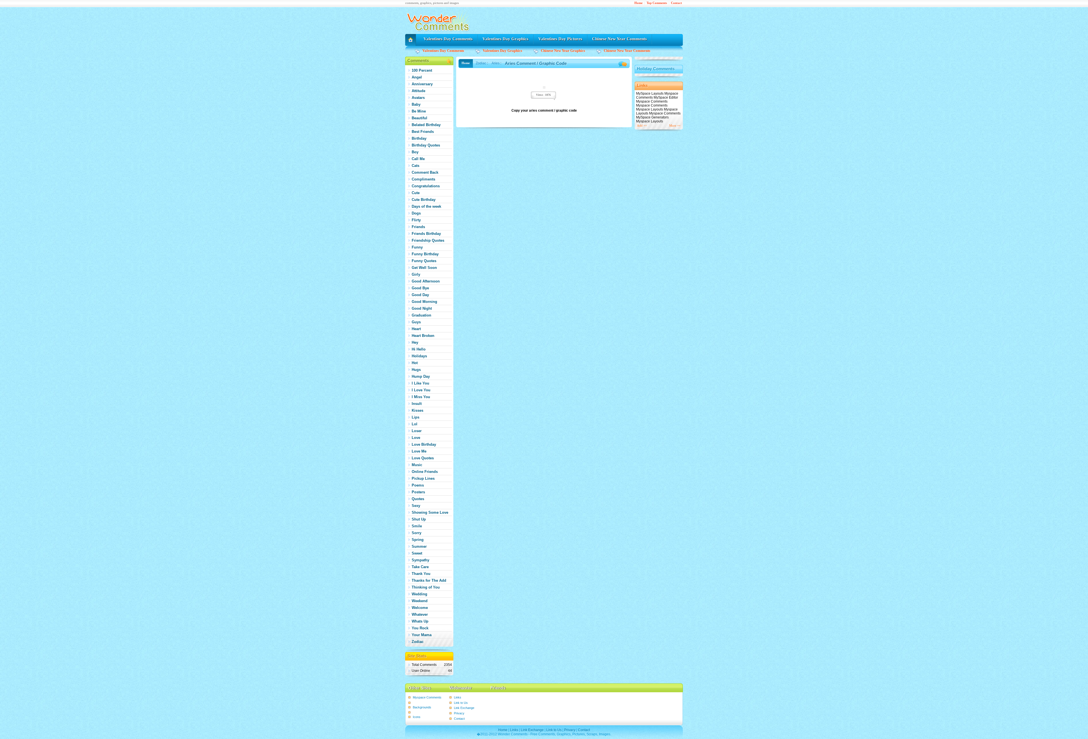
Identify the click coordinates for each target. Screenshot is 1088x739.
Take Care (420, 567)
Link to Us (461, 702)
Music (417, 465)
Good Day (420, 295)
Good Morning (424, 302)
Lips (415, 417)
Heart (416, 329)
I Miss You (421, 397)
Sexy (416, 506)
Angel (417, 77)
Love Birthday (424, 444)
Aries (496, 63)
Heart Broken (423, 336)
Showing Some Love (430, 512)
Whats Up (420, 621)
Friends (418, 227)
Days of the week (426, 206)
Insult (417, 404)
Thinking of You (426, 587)
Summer (419, 546)
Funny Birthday (425, 254)
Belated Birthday (426, 125)
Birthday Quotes (426, 145)
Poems (418, 485)
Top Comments (657, 3)
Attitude (418, 91)
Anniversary (422, 84)
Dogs (416, 213)
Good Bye (420, 288)
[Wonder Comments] (439, 33)
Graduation (421, 315)
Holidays (419, 356)
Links (457, 697)
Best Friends (423, 131)
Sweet (417, 553)
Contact (676, 3)
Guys (416, 322)
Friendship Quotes (428, 240)
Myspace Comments (427, 697)
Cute (416, 193)
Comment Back (425, 172)
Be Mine (419, 111)
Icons (416, 717)
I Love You (421, 390)
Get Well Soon (424, 268)
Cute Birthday (423, 200)
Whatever (420, 614)
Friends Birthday (426, 234)
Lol (414, 424)
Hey (415, 342)
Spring (418, 540)
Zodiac (418, 642)
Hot (415, 363)
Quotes (418, 499)
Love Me (419, 451)
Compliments (423, 179)
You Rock (420, 628)
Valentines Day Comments (448, 39)
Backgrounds (422, 707)
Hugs (416, 370)
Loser (417, 431)
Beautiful (419, 118)
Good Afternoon (426, 281)
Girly (416, 274)
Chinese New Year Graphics (563, 50)
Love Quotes (423, 458)
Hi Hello (419, 349)
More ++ (675, 125)
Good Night (422, 308)
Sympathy (420, 560)
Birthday (419, 138)
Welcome (420, 608)
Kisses (417, 410)
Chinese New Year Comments (619, 39)
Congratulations (426, 186)
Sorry (416, 533)
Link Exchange (464, 708)
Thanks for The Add (429, 580)
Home (638, 3)
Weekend (420, 601)
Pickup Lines (423, 478)
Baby (416, 104)
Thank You (421, 574)
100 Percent (422, 70)
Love (416, 438)
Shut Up (419, 519)
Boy (415, 152)
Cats (415, 165)
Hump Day (421, 376)
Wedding (419, 594)
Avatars (418, 97)
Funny (417, 247)
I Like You (420, 383)
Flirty (416, 220)
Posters (418, 492)
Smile (417, 526)
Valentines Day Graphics (505, 39)
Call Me (418, 159)
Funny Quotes (424, 261)
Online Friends (425, 472)
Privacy (459, 713)
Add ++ (642, 125)
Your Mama (422, 635)
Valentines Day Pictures (560, 39)
